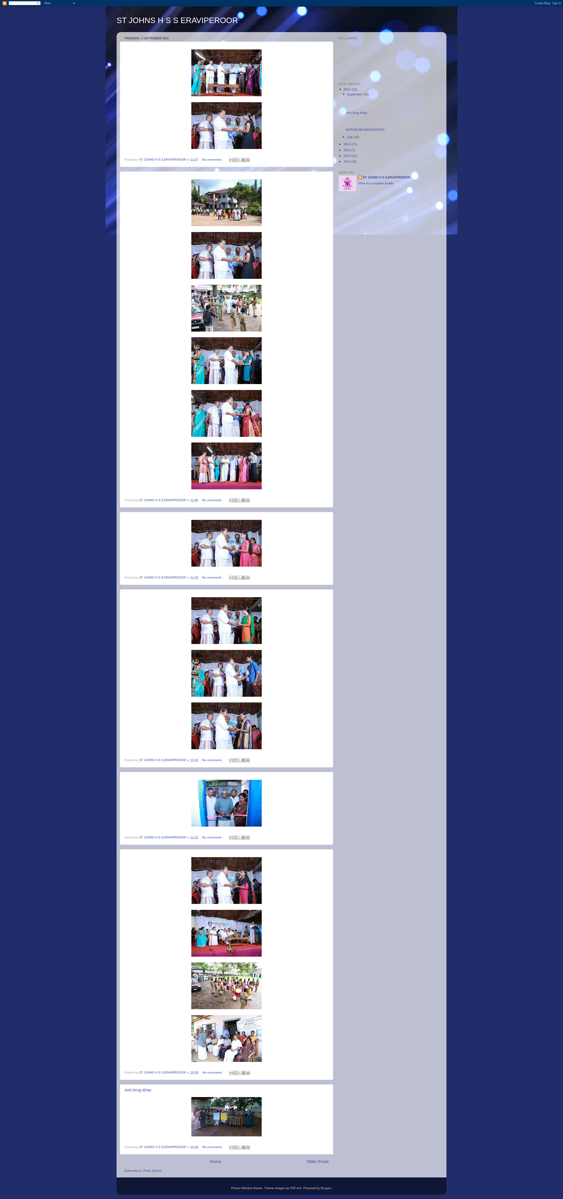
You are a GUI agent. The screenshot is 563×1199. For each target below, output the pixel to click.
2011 (347, 161)
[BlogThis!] (235, 160)
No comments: (212, 159)
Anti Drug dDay (137, 1090)
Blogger (326, 1188)
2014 (347, 144)
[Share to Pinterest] (248, 160)
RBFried (296, 1188)
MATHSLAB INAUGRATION (365, 129)
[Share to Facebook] (243, 160)
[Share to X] (239, 160)
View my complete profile (375, 183)
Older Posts (318, 1161)
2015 (347, 89)
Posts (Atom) (152, 1170)
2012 (347, 156)
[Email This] (231, 160)
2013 (347, 150)
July (350, 137)
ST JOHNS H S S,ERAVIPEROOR (386, 177)
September (355, 94)
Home (215, 1161)
